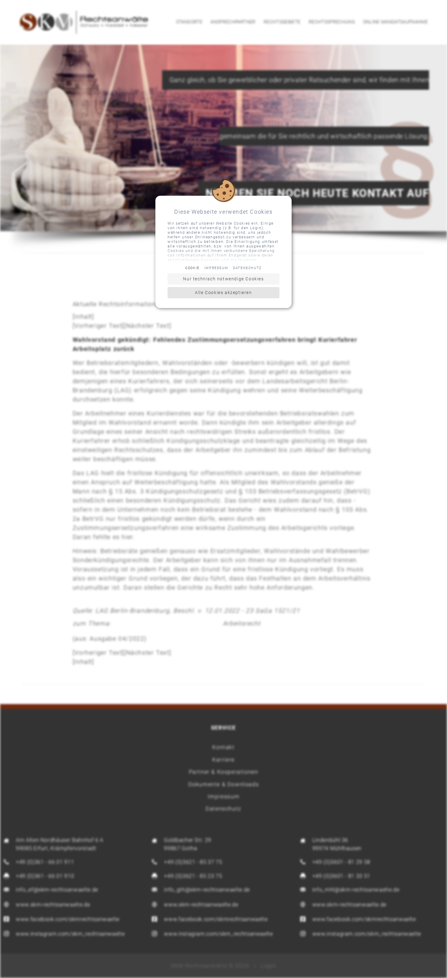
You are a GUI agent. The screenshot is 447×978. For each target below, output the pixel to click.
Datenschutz (247, 268)
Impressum (216, 268)
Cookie (192, 268)
